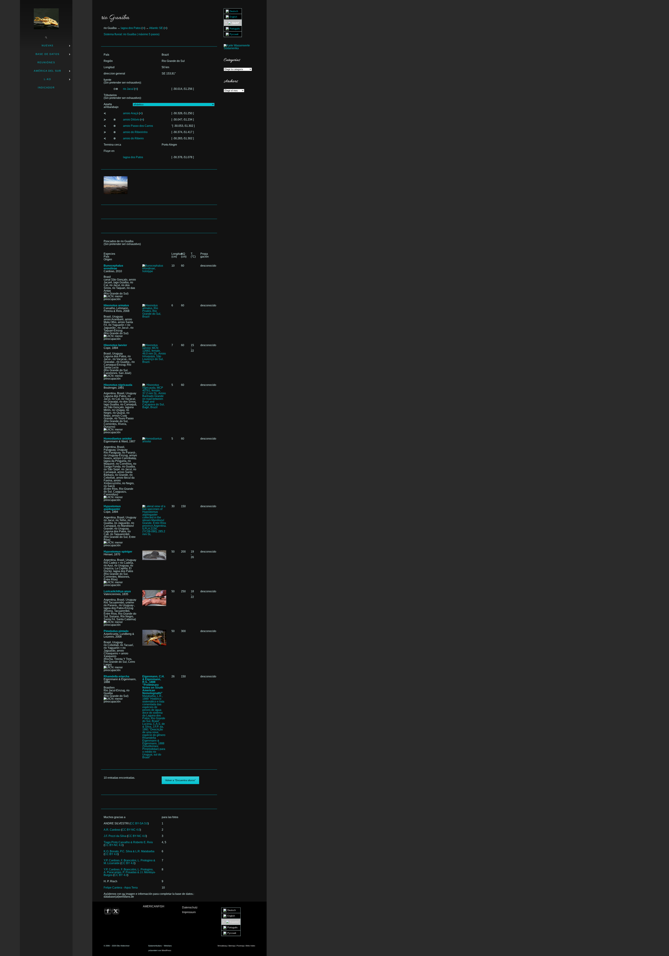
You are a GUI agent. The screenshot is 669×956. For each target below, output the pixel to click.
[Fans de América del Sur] (46, 18)
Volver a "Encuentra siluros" (180, 780)
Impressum (189, 912)
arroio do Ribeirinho (135, 132)
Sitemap (231, 946)
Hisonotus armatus (116, 305)
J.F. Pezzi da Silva (115, 835)
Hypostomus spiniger (118, 551)
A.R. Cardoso (112, 829)
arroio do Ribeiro (133, 138)
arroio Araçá (130, 113)
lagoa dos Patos (131, 28)
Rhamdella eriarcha (116, 676)
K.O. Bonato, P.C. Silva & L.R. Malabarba (129, 851)
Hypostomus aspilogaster (112, 508)
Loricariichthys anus (117, 591)
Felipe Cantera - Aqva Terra (121, 887)
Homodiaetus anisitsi (118, 438)
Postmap (240, 946)
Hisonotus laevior (115, 345)
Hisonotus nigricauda (118, 384)
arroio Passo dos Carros (138, 125)
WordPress (166, 950)
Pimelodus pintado (116, 631)
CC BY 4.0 (111, 854)
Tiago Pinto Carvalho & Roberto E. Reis (128, 842)
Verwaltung (222, 946)
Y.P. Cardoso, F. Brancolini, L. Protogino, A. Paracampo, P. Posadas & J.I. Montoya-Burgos (130, 872)
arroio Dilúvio (131, 119)
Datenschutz (190, 907)
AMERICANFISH (153, 906)
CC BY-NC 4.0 (131, 829)
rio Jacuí (128, 88)
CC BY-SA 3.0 (139, 823)
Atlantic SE (156, 28)
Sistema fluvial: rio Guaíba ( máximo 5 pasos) (131, 34)
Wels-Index (250, 946)
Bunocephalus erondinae (113, 267)
